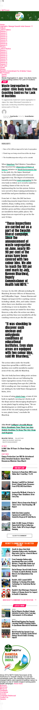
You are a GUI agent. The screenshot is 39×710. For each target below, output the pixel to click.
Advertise (3, 687)
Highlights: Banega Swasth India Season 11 (16, 26)
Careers (3, 699)
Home (2, 25)
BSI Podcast (5, 73)
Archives (3, 685)
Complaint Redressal (8, 696)
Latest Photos (5, 49)
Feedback (3, 690)
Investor (3, 694)
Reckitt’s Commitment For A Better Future (15, 71)
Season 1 (3, 31)
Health (2, 68)
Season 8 (3, 43)
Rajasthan (11, 164)
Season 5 (3, 38)
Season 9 (3, 45)
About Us (3, 689)
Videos (2, 28)
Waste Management (9, 442)
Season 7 (3, 42)
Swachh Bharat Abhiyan (11, 440)
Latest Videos (5, 30)
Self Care (3, 66)
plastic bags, (20, 396)
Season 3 (3, 35)
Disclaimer (4, 692)
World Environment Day (27, 169)
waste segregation (24, 180)
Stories (3, 69)
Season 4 (3, 37)
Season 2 (3, 33)
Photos (3, 47)
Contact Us (4, 697)
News (4, 76)
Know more (18, 684)
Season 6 (3, 40)
